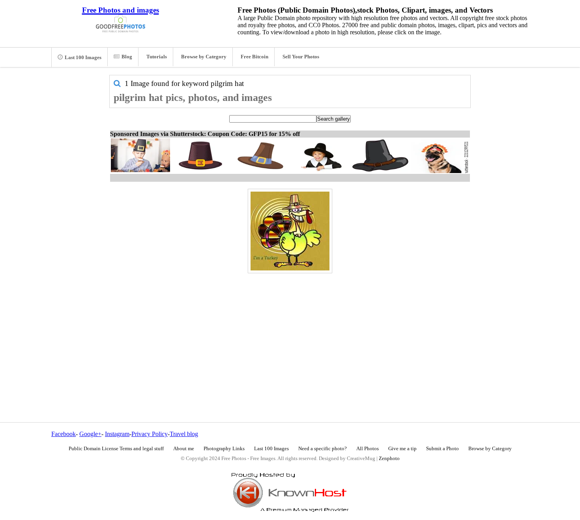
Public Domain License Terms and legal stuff (116, 448)
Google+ (90, 434)
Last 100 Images (83, 57)
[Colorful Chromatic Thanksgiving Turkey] (290, 231)
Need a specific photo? (322, 448)
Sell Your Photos (301, 57)
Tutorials (156, 57)
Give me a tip (402, 448)
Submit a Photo (442, 448)
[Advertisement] (290, 331)
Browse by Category (203, 57)
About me (183, 448)
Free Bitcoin (254, 57)
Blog (127, 57)
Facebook (63, 434)
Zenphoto (389, 458)
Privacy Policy (149, 434)
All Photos (367, 448)
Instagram (117, 434)
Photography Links (224, 448)
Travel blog (184, 434)
